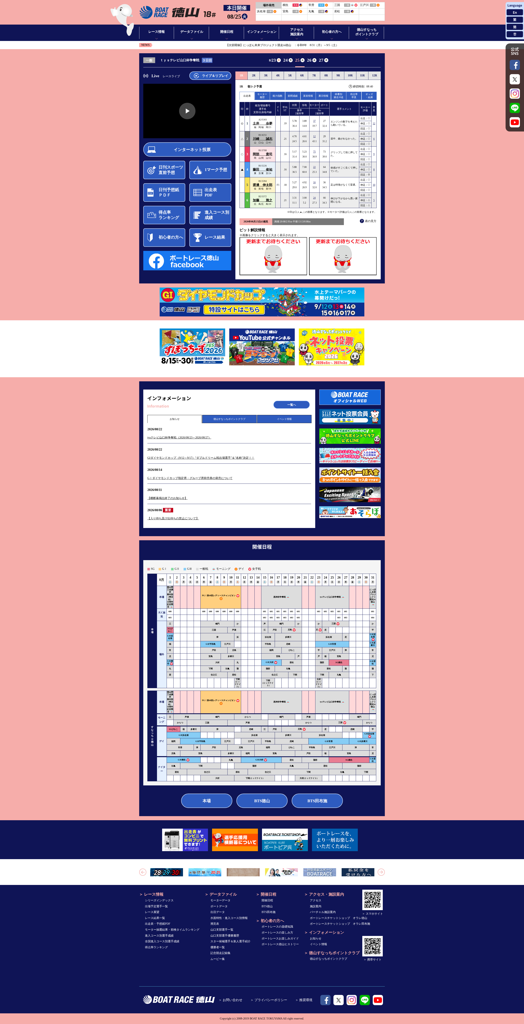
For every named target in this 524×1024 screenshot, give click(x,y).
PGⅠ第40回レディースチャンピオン (219, 595)
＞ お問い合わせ (230, 1000)
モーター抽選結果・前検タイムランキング (172, 929)
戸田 (275, 630)
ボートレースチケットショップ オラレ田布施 (340, 923)
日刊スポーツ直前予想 (171, 170)
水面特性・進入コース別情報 (229, 918)
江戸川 (227, 644)
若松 (292, 662)
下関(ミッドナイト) (238, 683)
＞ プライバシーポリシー (268, 1000)
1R (241, 75)
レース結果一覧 (155, 918)
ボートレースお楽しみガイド (280, 938)
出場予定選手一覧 (156, 906)
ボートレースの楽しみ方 (277, 932)
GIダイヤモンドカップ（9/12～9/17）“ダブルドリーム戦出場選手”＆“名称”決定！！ (200, 457)
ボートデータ (219, 906)
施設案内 (315, 906)
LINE (365, 1000)
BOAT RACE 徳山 (177, 12)
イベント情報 (284, 419)
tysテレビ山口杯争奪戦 (330, 597)
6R (302, 75)
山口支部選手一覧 (221, 929)
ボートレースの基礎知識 (277, 926)
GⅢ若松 (373, 662)
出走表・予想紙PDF (157, 923)
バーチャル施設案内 (323, 912)
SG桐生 (338, 662)
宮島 (211, 656)
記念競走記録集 (220, 953)
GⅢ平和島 (211, 644)
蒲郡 (322, 662)
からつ (248, 717)
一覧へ (291, 404)
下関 (211, 668)
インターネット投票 (192, 149)
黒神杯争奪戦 (279, 597)
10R (350, 75)
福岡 (271, 650)
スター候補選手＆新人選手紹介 (230, 941)
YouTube (378, 1000)
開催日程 (267, 900)
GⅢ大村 (269, 662)
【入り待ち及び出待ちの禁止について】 (173, 518)
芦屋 (234, 630)
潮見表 (214, 923)
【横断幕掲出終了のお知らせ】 (167, 498)
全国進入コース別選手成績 (162, 941)
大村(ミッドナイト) (319, 683)
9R (338, 75)
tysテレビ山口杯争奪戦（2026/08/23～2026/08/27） (179, 437)
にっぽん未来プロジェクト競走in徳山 (373, 595)
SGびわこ (170, 630)
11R (362, 75)
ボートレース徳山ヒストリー (280, 944)
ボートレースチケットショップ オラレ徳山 (338, 918)
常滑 (180, 747)
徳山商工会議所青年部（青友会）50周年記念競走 (170, 597)
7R (314, 75)
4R (278, 75)
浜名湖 (268, 637)
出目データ (217, 912)
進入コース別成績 (217, 215)
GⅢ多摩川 (373, 644)
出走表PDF (211, 192)
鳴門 (217, 624)
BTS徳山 (262, 801)
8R (326, 75)
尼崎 (288, 644)
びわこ (292, 650)
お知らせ (175, 419)
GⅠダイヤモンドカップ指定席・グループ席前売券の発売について (190, 478)
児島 (290, 630)
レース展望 (152, 912)
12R (374, 75)
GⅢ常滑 (332, 644)
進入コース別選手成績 (159, 935)
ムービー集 (217, 959)
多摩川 (288, 637)
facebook (325, 1000)
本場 (207, 801)
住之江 (214, 675)
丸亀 (227, 668)
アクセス (315, 900)
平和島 (268, 644)
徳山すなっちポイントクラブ (229, 419)
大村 (217, 662)
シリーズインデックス (159, 900)
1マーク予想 (216, 169)
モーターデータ (220, 900)
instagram (352, 1000)
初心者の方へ (171, 237)
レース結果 (215, 237)
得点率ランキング (169, 215)
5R (290, 75)
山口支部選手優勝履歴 (224, 935)
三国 (334, 624)
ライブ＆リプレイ (215, 75)
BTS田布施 (317, 801)
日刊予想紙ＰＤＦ (169, 192)
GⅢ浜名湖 (170, 637)
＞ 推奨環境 (303, 1000)
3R (266, 75)
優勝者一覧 (217, 947)
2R (253, 75)
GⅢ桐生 (182, 760)
